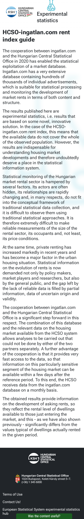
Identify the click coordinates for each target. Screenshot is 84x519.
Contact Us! (12, 502)
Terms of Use (12, 494)
